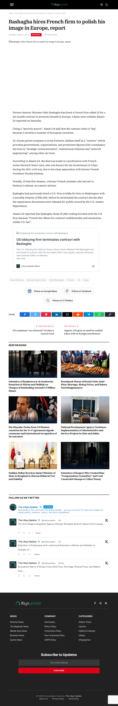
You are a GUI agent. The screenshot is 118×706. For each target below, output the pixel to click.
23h (59, 542)
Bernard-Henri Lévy (36, 280)
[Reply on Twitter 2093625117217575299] (19, 576)
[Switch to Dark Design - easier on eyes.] (106, 4)
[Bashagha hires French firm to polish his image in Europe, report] (59, 73)
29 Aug (61, 563)
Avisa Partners (17, 280)
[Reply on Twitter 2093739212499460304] (19, 555)
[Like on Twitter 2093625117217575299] (30, 576)
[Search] (101, 4)
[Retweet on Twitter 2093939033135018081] (25, 533)
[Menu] (12, 4)
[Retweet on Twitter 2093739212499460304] (25, 555)
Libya (85, 280)
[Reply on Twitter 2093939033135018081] (19, 533)
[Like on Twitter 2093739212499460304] (30, 555)
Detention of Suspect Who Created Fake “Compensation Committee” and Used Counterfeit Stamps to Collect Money (82, 476)
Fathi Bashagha (57, 280)
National (36, 35)
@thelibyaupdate (48, 520)
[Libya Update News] (59, 4)
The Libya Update (27, 520)
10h (59, 520)
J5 (79, 280)
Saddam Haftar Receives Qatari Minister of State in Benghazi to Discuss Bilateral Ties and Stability (32, 476)
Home (11, 13)
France (70, 280)
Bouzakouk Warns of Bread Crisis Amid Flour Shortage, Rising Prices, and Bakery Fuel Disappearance (84, 384)
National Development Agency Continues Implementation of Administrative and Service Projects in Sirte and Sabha (83, 430)
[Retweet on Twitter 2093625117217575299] (25, 576)
